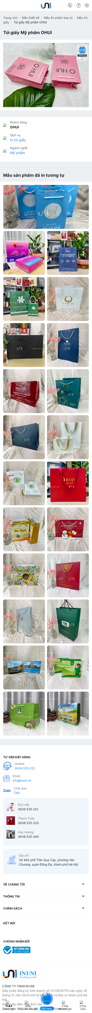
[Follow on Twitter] (33, 932)
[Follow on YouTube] (58, 932)
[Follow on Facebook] (7, 932)
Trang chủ (10, 17)
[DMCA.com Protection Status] (43, 950)
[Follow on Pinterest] (41, 932)
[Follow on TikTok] (24, 932)
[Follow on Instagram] (16, 932)
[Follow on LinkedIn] (50, 932)
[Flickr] (67, 932)
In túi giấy (18, 140)
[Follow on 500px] (75, 932)
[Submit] (84, 6)
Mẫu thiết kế (30, 17)
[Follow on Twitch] (84, 932)
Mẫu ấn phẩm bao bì (58, 17)
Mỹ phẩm (17, 153)
